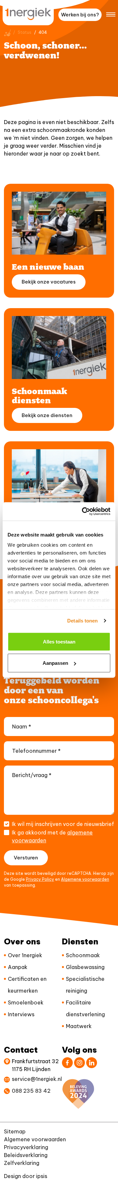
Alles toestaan (59, 641)
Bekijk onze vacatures (49, 282)
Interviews (21, 1014)
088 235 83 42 (31, 1090)
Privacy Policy (40, 879)
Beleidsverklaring (26, 1155)
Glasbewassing (85, 967)
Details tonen (82, 620)
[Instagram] (79, 1062)
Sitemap (15, 1131)
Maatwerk (79, 1026)
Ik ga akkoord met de (52, 836)
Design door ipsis (25, 1176)
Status (24, 32)
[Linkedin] (91, 1062)
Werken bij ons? (80, 14)
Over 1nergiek (25, 955)
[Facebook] (67, 1062)
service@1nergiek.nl (37, 1079)
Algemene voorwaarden (85, 879)
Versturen (26, 857)
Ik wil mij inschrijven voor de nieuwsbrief (63, 824)
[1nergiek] (28, 14)
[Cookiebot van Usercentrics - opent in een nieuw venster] (83, 511)
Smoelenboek (26, 1002)
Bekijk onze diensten (47, 415)
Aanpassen (55, 663)
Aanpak (18, 967)
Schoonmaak (83, 955)
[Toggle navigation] (110, 13)
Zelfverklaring (21, 1163)
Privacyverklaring (26, 1147)
